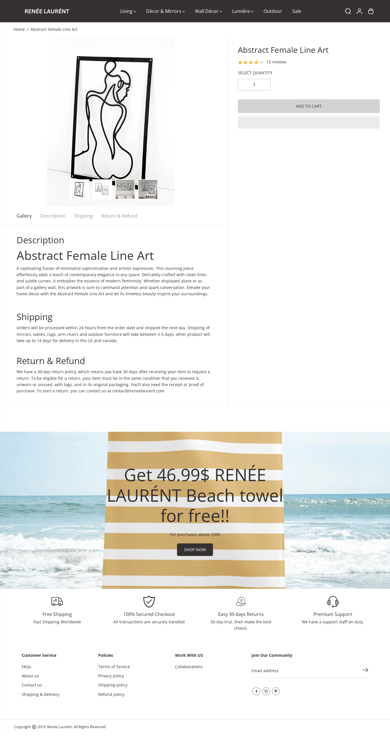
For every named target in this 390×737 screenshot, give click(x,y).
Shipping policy (113, 685)
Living (127, 11)
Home (19, 29)
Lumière (241, 11)
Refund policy (111, 694)
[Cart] (371, 11)
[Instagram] (266, 691)
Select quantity (255, 73)
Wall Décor (207, 11)
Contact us (32, 685)
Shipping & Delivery (40, 694)
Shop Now (195, 549)
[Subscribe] (365, 671)
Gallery (24, 216)
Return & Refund (119, 216)
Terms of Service (114, 666)
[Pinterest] (276, 691)
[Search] (348, 11)
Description (52, 216)
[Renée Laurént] (47, 11)
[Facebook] (256, 691)
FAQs (26, 666)
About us (30, 675)
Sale (296, 11)
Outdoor (273, 11)
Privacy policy (111, 675)
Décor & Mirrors (164, 11)
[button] (309, 122)
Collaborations (189, 666)
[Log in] (359, 11)
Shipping (83, 216)
